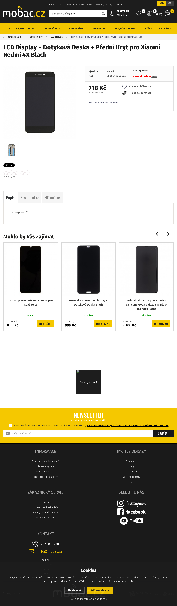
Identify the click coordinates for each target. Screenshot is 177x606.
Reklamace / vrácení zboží (45, 461)
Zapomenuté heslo (45, 517)
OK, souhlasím (100, 590)
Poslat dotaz (30, 197)
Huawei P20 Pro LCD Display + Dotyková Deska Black (88, 302)
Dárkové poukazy (131, 476)
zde (105, 598)
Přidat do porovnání (140, 93)
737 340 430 (50, 544)
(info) (154, 77)
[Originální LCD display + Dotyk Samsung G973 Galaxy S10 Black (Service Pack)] (146, 270)
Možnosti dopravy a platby (99, 4)
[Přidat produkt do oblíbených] (52, 247)
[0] (138, 13)
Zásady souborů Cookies (45, 512)
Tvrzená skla (52, 28)
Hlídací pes (52, 197)
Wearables (99, 28)
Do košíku (45, 324)
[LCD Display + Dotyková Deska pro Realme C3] (31, 270)
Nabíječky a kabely (125, 28)
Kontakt (118, 4)
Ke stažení (131, 471)
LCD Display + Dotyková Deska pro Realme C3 (31, 302)
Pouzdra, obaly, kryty (21, 28)
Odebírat (163, 433)
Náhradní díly (77, 28)
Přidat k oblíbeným (140, 86)
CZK (161, 3)
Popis (10, 197)
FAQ (131, 482)
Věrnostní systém (45, 466)
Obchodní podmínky (74, 4)
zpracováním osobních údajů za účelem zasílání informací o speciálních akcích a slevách (127, 425)
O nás (59, 4)
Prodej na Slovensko (45, 471)
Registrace (131, 461)
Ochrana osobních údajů (45, 507)
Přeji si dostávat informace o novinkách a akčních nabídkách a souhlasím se (91, 425)
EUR (170, 3)
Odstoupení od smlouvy (45, 476)
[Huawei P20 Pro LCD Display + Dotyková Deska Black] (89, 270)
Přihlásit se (122, 15)
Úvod (51, 4)
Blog (131, 466)
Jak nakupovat (46, 502)
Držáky (148, 28)
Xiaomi (110, 71)
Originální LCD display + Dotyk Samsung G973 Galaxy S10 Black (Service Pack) (146, 304)
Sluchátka (165, 28)
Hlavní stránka (14, 37)
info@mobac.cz (50, 551)
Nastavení (74, 590)
